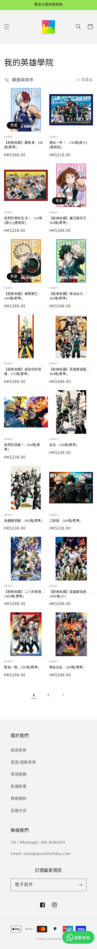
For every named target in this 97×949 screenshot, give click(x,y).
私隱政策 (18, 786)
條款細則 (18, 798)
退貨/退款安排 (23, 762)
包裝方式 (18, 810)
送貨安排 (18, 750)
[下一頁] (63, 695)
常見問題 (18, 774)
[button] (7, 27)
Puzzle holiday (53, 938)
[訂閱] (80, 885)
